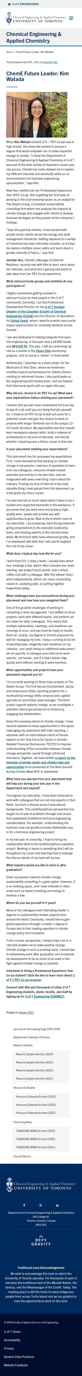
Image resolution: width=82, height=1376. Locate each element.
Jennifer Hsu (50, 62)
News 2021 (26, 1012)
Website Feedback (16, 1365)
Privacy (9, 1348)
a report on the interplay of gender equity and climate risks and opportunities (40, 762)
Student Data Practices (19, 1356)
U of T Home (12, 1331)
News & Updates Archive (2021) (34, 1078)
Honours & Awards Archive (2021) (36, 1112)
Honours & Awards (24, 1087)
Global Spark (19, 320)
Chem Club (43, 351)
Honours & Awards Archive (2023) (36, 1096)
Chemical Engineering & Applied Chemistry (33, 37)
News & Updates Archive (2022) (34, 1070)
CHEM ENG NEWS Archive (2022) (35, 1139)
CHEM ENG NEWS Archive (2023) (35, 1130)
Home (9, 51)
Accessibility (12, 1340)
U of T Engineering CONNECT (44, 996)
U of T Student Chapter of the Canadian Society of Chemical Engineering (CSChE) (36, 311)
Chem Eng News (22, 1122)
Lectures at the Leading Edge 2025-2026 (36, 1029)
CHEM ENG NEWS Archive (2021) (35, 1147)
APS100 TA (19, 346)
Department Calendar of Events (31, 1037)
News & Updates (22, 1045)
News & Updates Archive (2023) (34, 1062)
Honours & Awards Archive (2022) (36, 1104)
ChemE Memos (22, 1156)
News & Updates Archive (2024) (34, 1054)
